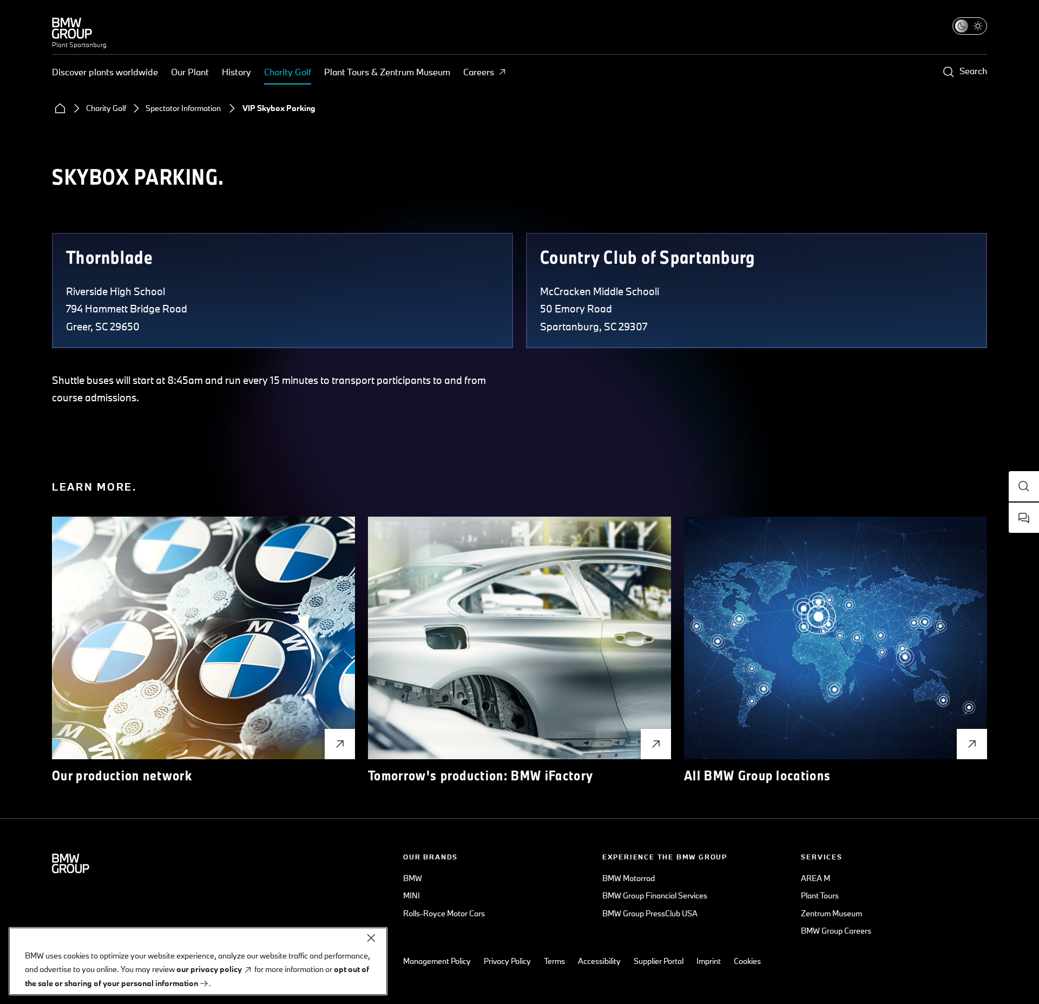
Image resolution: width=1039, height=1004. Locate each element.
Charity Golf (287, 71)
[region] (198, 961)
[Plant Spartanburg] (79, 28)
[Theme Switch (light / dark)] (969, 26)
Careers (478, 71)
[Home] (60, 108)
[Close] (371, 938)
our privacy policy (209, 969)
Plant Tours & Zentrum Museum (387, 71)
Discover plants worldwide (105, 71)
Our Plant (190, 71)
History (236, 71)
